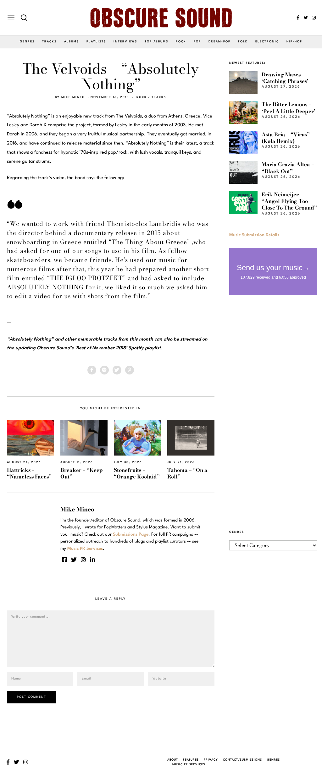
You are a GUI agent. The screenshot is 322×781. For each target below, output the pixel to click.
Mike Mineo (73, 97)
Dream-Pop (219, 41)
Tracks (49, 41)
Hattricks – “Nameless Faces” (29, 473)
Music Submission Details (254, 235)
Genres (27, 41)
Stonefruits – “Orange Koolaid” (137, 473)
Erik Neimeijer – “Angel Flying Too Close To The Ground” (289, 201)
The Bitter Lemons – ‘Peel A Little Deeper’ (288, 107)
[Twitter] (305, 17)
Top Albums (156, 41)
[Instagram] (313, 17)
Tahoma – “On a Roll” (187, 473)
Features (191, 759)
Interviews (125, 41)
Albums (71, 41)
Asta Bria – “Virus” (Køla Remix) (286, 137)
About (172, 759)
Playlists (96, 41)
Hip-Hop (294, 41)
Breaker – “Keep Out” (81, 473)
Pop (197, 41)
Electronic (267, 41)
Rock (181, 41)
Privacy (211, 759)
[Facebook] (298, 17)
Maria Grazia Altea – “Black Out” (288, 167)
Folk (243, 41)
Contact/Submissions (242, 759)
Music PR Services (188, 764)
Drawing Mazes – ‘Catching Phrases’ (285, 77)
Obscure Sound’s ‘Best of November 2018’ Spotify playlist (99, 348)
